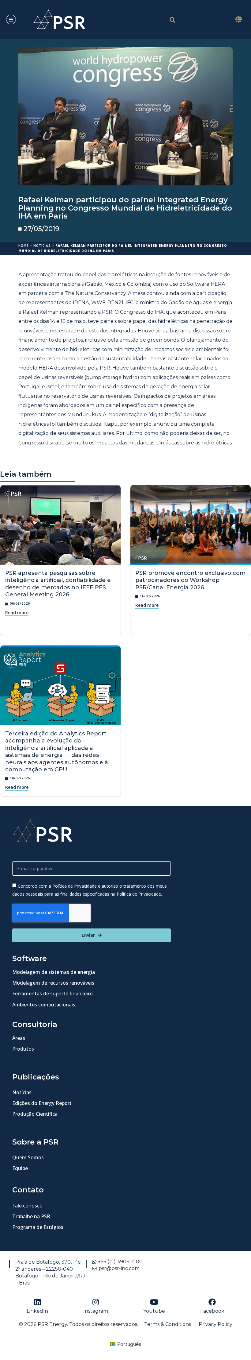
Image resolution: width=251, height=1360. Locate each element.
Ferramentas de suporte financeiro (52, 993)
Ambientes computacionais (43, 1004)
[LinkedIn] (37, 1302)
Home (23, 245)
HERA (46, 368)
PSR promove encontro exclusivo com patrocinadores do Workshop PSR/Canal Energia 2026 (190, 580)
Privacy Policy (215, 1324)
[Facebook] (212, 1302)
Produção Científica (35, 1113)
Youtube (154, 1311)
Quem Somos (28, 1157)
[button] (238, 19)
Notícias (42, 245)
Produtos (23, 1048)
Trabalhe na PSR (31, 1216)
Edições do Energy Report (42, 1103)
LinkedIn (37, 1311)
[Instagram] (95, 1302)
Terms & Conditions (167, 1324)
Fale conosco (27, 1205)
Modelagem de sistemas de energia (53, 972)
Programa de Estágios (37, 1227)
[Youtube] (154, 1302)
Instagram (95, 1311)
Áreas (18, 1038)
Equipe (20, 1168)
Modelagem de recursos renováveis (53, 982)
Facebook (212, 1311)
